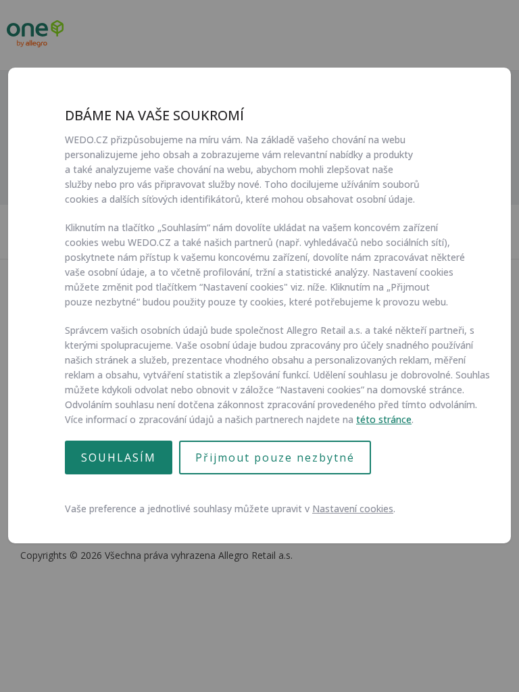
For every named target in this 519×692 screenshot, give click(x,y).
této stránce (384, 419)
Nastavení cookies (352, 508)
